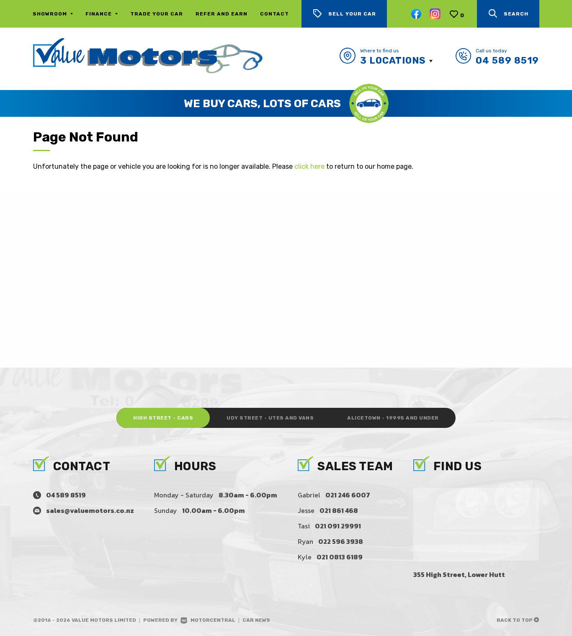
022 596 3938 (340, 541)
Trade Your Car (156, 14)
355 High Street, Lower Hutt (459, 574)
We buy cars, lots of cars (262, 103)
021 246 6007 (347, 495)
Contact (274, 14)
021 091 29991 (338, 526)
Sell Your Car (352, 14)
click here (309, 166)
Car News (256, 620)
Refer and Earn (221, 14)
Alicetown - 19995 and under (393, 418)
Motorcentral (213, 620)
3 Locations (393, 60)
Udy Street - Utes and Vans (270, 418)
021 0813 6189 (340, 557)
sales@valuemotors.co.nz (90, 510)
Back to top (515, 620)
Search (516, 14)
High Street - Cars (163, 418)
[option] (286, 103)
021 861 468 (338, 510)
